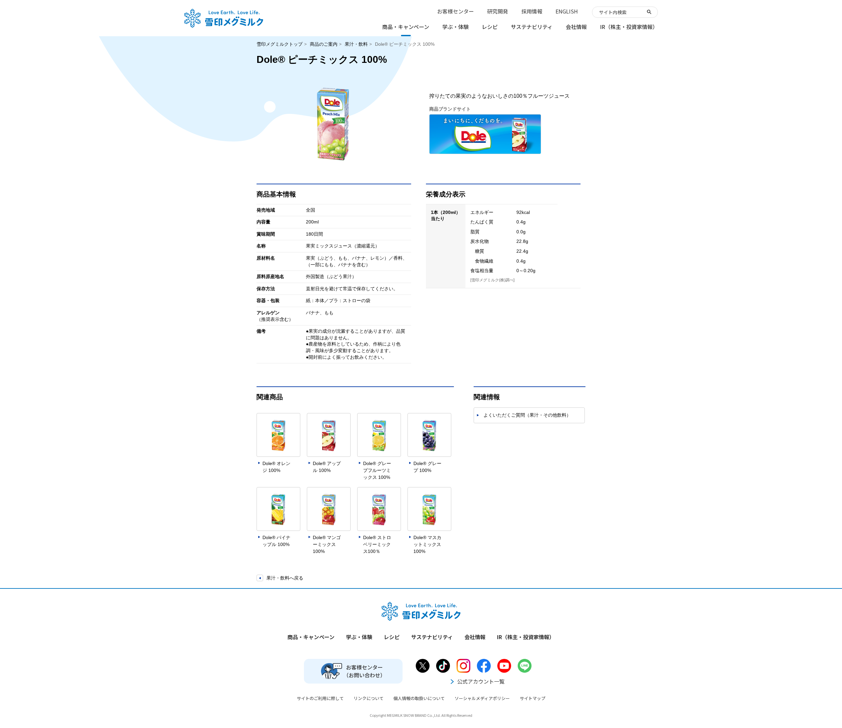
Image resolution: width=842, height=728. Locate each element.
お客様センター (455, 11)
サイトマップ (532, 698)
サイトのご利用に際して (320, 698)
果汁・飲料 (356, 44)
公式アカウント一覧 (481, 681)
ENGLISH (567, 11)
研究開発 (497, 11)
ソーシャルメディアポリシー (482, 698)
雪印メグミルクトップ (280, 44)
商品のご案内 (323, 44)
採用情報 (531, 11)
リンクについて (369, 698)
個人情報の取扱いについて (419, 698)
